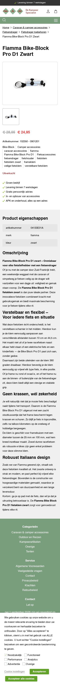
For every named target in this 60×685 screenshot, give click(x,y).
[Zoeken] (4, 20)
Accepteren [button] (39, 671)
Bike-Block (8, 147)
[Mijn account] (48, 12)
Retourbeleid (30, 590)
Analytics (33, 659)
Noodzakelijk (15, 655)
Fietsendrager (10, 32)
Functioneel (34, 655)
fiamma (34, 151)
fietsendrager (11, 158)
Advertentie (14, 664)
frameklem (30, 162)
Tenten (30, 551)
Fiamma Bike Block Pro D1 (19, 154)
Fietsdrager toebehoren (33, 32)
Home (5, 27)
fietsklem (42, 158)
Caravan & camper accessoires (30, 27)
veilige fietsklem (13, 166)
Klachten (30, 585)
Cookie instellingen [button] (14, 671)
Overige (30, 547)
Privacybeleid (30, 580)
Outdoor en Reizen (30, 537)
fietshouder (28, 158)
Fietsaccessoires (46, 154)
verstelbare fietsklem (36, 166)
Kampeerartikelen (30, 542)
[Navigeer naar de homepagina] (20, 11)
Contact (30, 576)
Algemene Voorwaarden (30, 566)
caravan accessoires (15, 151)
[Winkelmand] (56, 12)
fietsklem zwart (12, 162)
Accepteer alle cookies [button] (21, 679)
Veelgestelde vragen (30, 571)
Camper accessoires (29, 147)
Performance (15, 659)
